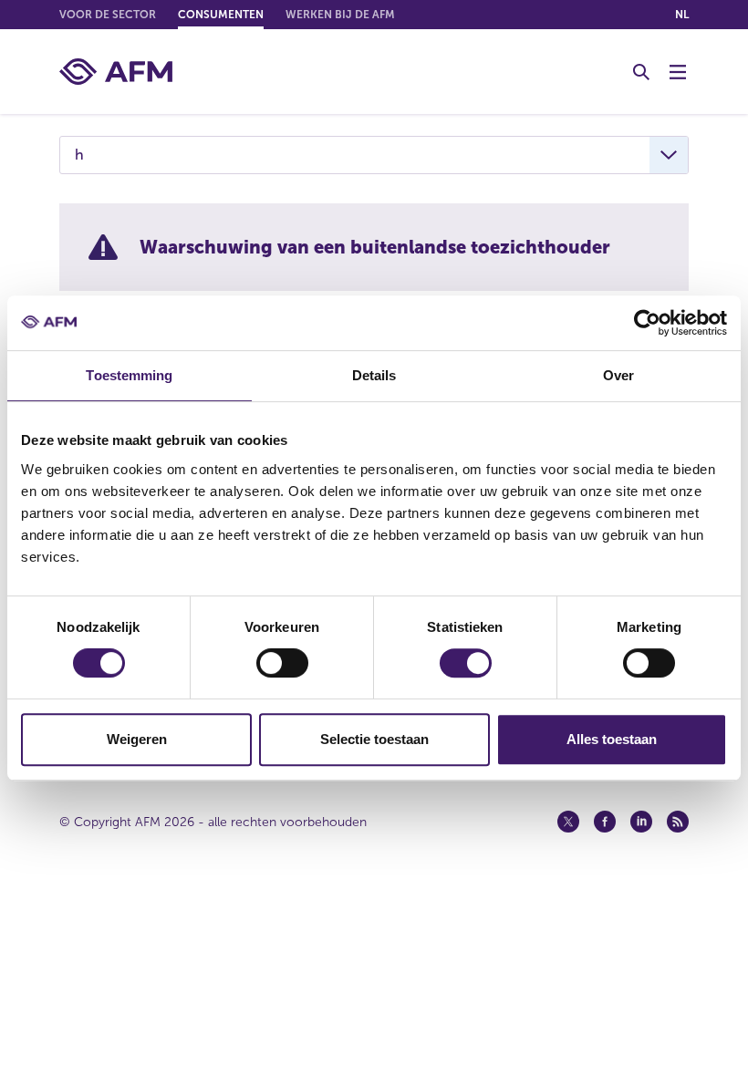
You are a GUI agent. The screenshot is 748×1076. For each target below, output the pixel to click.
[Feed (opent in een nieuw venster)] (678, 822)
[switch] (282, 663)
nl (682, 14)
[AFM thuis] (115, 71)
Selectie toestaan (374, 739)
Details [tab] (374, 375)
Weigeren (137, 739)
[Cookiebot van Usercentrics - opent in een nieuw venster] (647, 322)
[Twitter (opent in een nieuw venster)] (568, 822)
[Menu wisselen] (678, 72)
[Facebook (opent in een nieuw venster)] (605, 822)
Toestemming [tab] (129, 375)
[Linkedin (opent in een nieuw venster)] (641, 822)
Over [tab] (618, 375)
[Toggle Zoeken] (641, 72)
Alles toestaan (611, 739)
